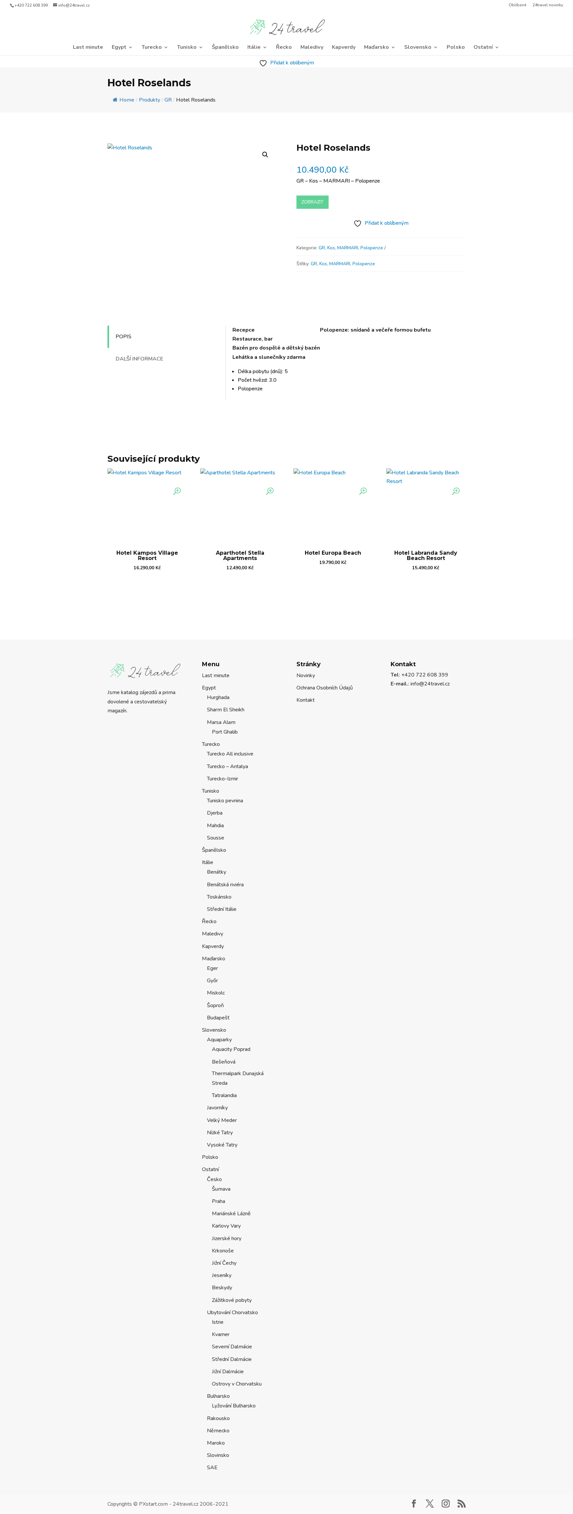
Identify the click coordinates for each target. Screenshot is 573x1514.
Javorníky (217, 1107)
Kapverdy (343, 48)
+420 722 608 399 (31, 5)
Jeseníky (221, 1275)
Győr (212, 980)
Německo (218, 1430)
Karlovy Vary (226, 1226)
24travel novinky (548, 5)
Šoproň (215, 1005)
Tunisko (187, 48)
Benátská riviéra (225, 884)
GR (322, 248)
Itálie (254, 48)
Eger (212, 968)
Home (126, 100)
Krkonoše (223, 1250)
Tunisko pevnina (225, 800)
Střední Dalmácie (232, 1359)
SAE (212, 1467)
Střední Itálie (221, 909)
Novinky (305, 675)
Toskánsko (219, 897)
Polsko (456, 48)
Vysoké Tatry (222, 1145)
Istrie (217, 1322)
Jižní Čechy (224, 1263)
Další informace (139, 358)
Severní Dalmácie (232, 1346)
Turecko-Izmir (222, 778)
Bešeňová (223, 1062)
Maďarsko (376, 48)
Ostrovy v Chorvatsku (237, 1384)
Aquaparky (219, 1039)
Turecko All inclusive (230, 753)
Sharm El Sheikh (225, 709)
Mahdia (215, 825)
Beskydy (222, 1287)
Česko (214, 1179)
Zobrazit (312, 202)
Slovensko (417, 48)
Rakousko (218, 1418)
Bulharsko (218, 1396)
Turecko (152, 48)
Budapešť (218, 1017)
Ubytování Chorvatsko (232, 1312)
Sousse (215, 837)
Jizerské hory (226, 1238)
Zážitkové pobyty (232, 1300)
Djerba (215, 813)
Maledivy (311, 48)
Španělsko (225, 48)
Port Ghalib (225, 732)
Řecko (284, 48)
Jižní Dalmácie (228, 1371)
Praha (218, 1201)
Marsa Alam (221, 722)
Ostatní (483, 48)
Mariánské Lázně (231, 1213)
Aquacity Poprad (231, 1049)
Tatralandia (224, 1095)
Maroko (216, 1443)
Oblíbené (518, 5)
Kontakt (305, 700)
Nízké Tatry (220, 1132)
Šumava (221, 1189)
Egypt (119, 48)
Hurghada (218, 697)
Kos (331, 248)
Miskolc (216, 992)
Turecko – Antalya (227, 766)
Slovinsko (218, 1455)
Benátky (216, 872)
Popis (123, 336)
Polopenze (371, 248)
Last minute (88, 48)
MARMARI (347, 248)
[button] (265, 155)
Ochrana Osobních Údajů (324, 687)
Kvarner (220, 1334)
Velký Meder (222, 1120)
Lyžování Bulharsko (234, 1405)
